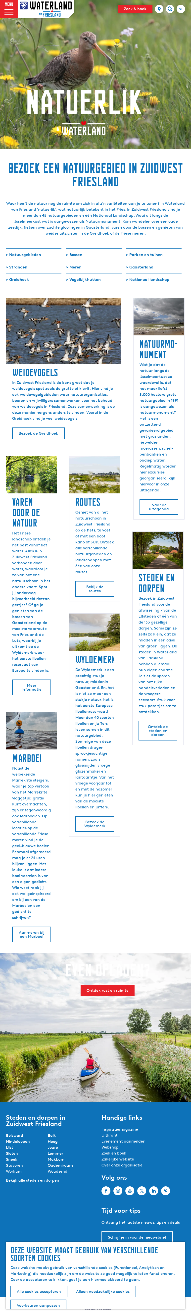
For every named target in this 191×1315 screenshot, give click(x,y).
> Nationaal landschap (147, 279)
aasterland (142, 266)
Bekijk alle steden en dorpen (32, 1180)
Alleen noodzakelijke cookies (103, 1291)
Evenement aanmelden (123, 1141)
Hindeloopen (18, 1141)
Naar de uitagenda (159, 507)
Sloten (12, 1153)
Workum (14, 1171)
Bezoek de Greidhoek (38, 433)
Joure (53, 1147)
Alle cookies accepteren (39, 1291)
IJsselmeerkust (27, 221)
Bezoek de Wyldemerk (94, 824)
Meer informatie (32, 687)
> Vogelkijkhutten (83, 279)
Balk (52, 1135)
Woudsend (57, 1171)
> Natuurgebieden (23, 254)
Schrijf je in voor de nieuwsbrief (137, 1237)
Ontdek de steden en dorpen (158, 730)
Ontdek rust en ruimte (108, 990)
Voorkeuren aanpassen (38, 1305)
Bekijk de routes (94, 588)
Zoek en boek (113, 1153)
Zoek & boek (135, 8)
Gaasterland (97, 227)
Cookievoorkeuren (97, 1309)
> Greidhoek (17, 279)
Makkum (56, 1159)
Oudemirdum (60, 1165)
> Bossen (74, 254)
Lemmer (55, 1153)
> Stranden (16, 266)
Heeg (53, 1141)
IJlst (9, 1147)
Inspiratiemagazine (119, 1129)
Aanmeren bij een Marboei (32, 934)
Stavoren (14, 1165)
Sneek (11, 1159)
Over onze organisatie (122, 1165)
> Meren (74, 266)
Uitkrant (109, 1135)
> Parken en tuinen (144, 254)
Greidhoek (99, 233)
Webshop (110, 1147)
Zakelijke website (117, 1159)
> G (129, 266)
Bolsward (14, 1135)
